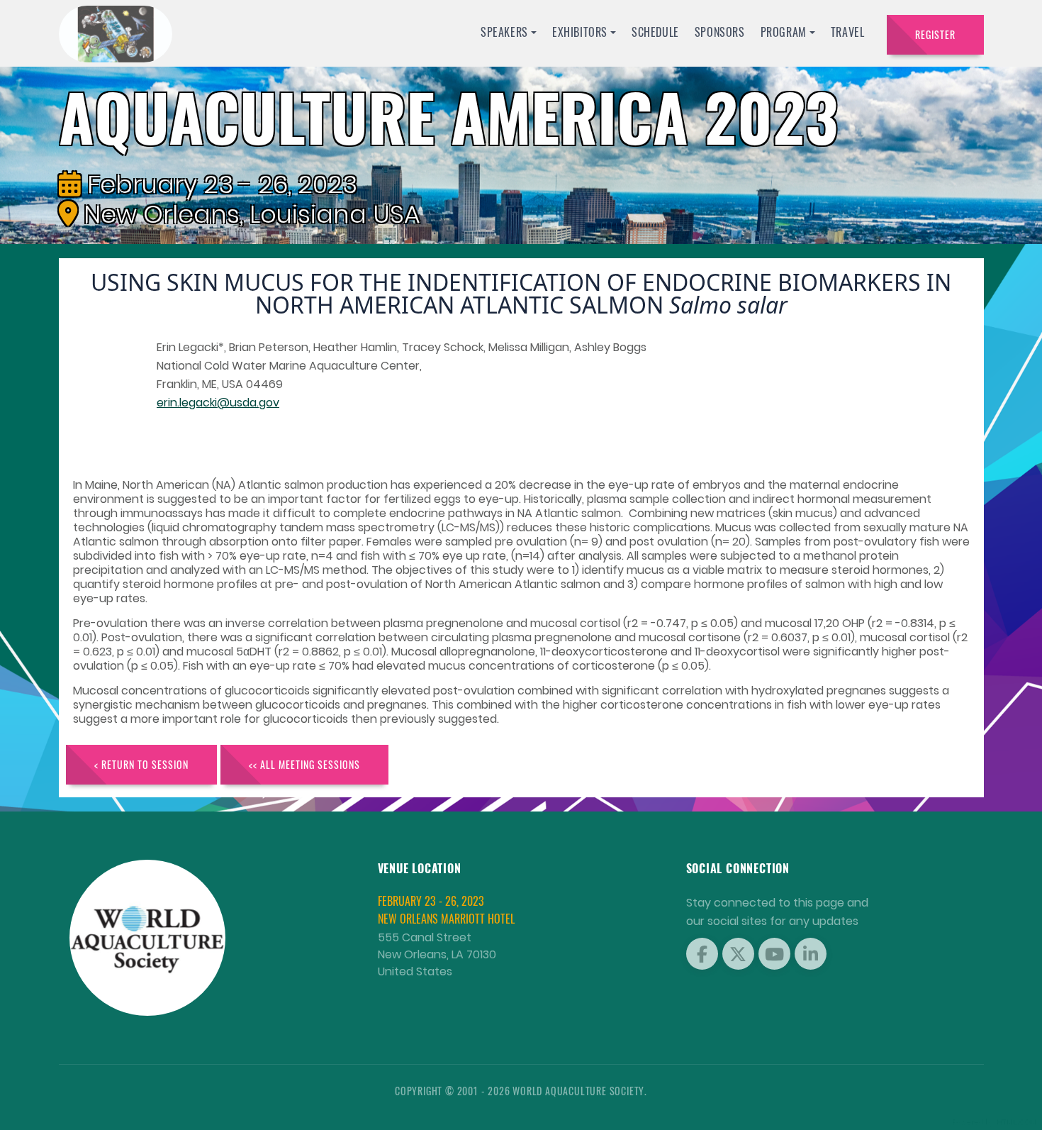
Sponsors (720, 31)
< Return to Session (141, 764)
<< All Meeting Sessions (304, 764)
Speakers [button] (504, 31)
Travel (848, 31)
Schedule (655, 31)
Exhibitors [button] (579, 31)
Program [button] (784, 31)
